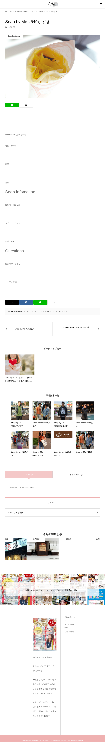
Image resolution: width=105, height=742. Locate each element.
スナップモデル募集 (70, 626)
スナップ (27, 311)
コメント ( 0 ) (29, 474)
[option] (21, 549)
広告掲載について (70, 618)
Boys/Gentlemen (17, 311)
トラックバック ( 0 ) (76, 475)
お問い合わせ (69, 632)
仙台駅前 (48, 311)
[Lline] (12, 105)
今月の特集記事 (52, 534)
